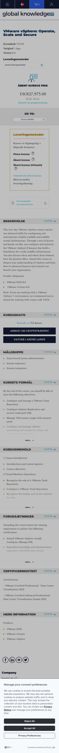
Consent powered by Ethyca (40, 747)
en (8, 747)
